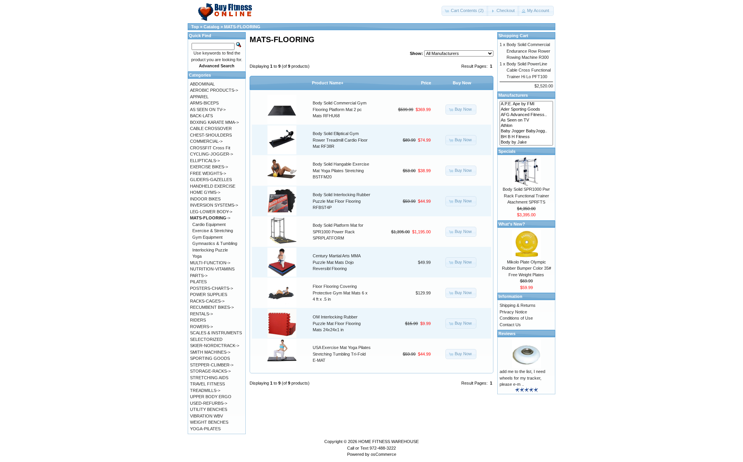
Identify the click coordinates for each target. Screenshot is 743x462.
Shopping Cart (513, 35)
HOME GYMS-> (205, 192)
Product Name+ (327, 82)
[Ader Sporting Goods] (526, 109)
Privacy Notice (513, 312)
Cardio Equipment (209, 224)
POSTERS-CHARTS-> (211, 288)
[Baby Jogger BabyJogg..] (526, 131)
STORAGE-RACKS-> (210, 371)
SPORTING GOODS (210, 358)
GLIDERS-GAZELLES (211, 179)
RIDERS (198, 320)
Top (195, 26)
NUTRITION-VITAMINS (212, 269)
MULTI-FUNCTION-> (210, 262)
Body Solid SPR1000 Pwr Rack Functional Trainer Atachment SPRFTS (526, 195)
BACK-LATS (201, 115)
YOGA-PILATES (205, 428)
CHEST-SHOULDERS (211, 135)
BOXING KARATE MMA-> (214, 122)
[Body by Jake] (526, 142)
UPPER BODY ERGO (210, 396)
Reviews (506, 333)
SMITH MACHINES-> (210, 352)
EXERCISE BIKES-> (209, 166)
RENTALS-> (201, 313)
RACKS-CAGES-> (207, 301)
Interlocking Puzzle (210, 250)
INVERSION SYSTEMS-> (214, 205)
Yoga (197, 256)
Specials (506, 151)
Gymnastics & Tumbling (214, 243)
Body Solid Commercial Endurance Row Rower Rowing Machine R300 (528, 51)
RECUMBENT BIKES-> (212, 307)
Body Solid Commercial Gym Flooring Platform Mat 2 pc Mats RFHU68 (339, 109)
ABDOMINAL (202, 84)
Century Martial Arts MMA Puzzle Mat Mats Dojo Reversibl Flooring (336, 262)
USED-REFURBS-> (208, 403)
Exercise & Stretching (212, 230)
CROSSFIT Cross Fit (210, 147)
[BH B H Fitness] (526, 137)
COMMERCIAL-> (206, 141)
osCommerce (383, 454)
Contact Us (510, 324)
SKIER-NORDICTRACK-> (214, 345)
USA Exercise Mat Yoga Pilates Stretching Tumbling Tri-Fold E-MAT (342, 354)
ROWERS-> (201, 326)
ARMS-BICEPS (204, 103)
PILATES (198, 281)
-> (210, 218)
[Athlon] (526, 125)
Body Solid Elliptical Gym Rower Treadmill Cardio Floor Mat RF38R (340, 140)
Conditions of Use (516, 318)
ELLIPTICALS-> (205, 160)
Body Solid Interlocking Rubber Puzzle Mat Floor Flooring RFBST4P (341, 201)
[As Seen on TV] (526, 120)
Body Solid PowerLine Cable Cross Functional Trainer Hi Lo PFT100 (529, 70)
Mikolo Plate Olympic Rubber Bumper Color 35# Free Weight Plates (526, 268)
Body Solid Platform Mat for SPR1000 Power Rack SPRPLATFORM (338, 231)
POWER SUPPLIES (208, 294)
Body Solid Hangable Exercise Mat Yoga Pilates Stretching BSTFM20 (341, 170)
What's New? (511, 224)
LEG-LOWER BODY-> (211, 211)
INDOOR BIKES (205, 199)
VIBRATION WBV (206, 416)
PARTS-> (198, 275)
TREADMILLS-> (205, 390)
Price (426, 82)
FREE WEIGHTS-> (208, 173)
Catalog (211, 26)
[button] (465, 11)
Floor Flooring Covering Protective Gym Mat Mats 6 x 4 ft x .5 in (340, 292)
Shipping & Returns (518, 305)
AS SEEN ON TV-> (208, 109)
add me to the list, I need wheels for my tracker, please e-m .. (522, 378)
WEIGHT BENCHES (209, 422)
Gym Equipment (207, 237)
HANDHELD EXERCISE (212, 186)
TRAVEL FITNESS (207, 384)
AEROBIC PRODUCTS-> (214, 90)
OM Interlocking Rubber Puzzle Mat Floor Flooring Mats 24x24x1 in (337, 323)
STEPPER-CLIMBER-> (211, 365)
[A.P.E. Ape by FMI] (526, 104)
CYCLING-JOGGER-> (211, 154)
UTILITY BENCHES (208, 409)
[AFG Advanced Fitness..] (526, 115)
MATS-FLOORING (242, 26)
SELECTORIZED (206, 339)
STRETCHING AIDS (209, 377)
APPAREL (199, 96)
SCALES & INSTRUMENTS (216, 332)
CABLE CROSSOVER (211, 128)
